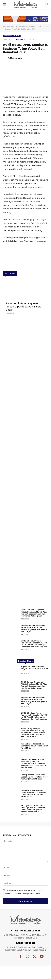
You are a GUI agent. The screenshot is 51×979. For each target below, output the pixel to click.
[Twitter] (21, 65)
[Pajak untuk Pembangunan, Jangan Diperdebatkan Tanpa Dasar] (25, 289)
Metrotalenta (16, 58)
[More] (41, 65)
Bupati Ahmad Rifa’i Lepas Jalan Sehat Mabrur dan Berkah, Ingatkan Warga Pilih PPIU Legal (34, 628)
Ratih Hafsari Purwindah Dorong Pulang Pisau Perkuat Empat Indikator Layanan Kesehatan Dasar (34, 793)
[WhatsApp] (34, 65)
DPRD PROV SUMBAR (18, 27)
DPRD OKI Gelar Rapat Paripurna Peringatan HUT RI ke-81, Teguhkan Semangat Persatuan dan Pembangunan (34, 644)
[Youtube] (41, 956)
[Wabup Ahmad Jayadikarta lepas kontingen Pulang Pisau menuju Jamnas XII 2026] (11, 780)
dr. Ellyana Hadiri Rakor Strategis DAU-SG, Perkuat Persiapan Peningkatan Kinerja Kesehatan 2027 (33, 808)
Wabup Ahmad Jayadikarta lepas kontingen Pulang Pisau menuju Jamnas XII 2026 (34, 777)
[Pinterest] (27, 65)
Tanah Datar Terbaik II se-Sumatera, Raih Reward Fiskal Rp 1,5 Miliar (34, 746)
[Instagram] (27, 956)
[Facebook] (14, 65)
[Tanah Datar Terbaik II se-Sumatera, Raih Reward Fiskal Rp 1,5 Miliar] (11, 749)
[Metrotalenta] (5, 58)
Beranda (6, 27)
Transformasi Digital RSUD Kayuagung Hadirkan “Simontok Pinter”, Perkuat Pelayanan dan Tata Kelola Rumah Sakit (33, 763)
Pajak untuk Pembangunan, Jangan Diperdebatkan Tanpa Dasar (23, 306)
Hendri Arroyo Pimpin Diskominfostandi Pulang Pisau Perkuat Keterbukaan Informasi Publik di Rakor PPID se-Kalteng (33, 732)
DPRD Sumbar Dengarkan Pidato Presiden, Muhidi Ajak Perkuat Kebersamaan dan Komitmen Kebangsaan (34, 613)
